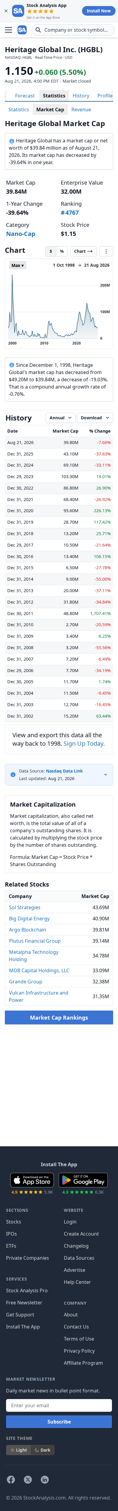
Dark (46, 1450)
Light (21, 1450)
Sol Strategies (25, 907)
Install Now (99, 11)
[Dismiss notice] (6, 10)
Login (70, 1221)
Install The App (23, 1326)
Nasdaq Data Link (64, 771)
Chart (80, 251)
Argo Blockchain (27, 929)
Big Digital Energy (29, 918)
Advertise (74, 1270)
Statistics (54, 95)
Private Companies (27, 1258)
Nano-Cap (20, 234)
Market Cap (50, 109)
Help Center (77, 1282)
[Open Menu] (8, 30)
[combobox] (73, 30)
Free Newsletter (24, 1302)
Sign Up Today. (84, 743)
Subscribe (59, 1421)
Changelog (76, 1246)
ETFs (11, 1246)
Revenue (81, 109)
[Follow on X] (28, 1479)
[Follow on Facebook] (11, 1479)
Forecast (25, 95)
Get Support (20, 1314)
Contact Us (76, 1326)
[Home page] (22, 30)
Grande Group (25, 981)
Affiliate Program (83, 1363)
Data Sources (79, 1258)
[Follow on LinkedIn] (45, 1479)
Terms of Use (79, 1338)
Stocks (13, 1221)
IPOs (11, 1233)
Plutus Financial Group (35, 941)
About (71, 1314)
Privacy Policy (79, 1351)
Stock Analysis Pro (27, 1290)
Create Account (81, 1233)
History (81, 95)
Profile (105, 95)
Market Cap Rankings (59, 1017)
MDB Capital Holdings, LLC (39, 970)
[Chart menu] (106, 251)
